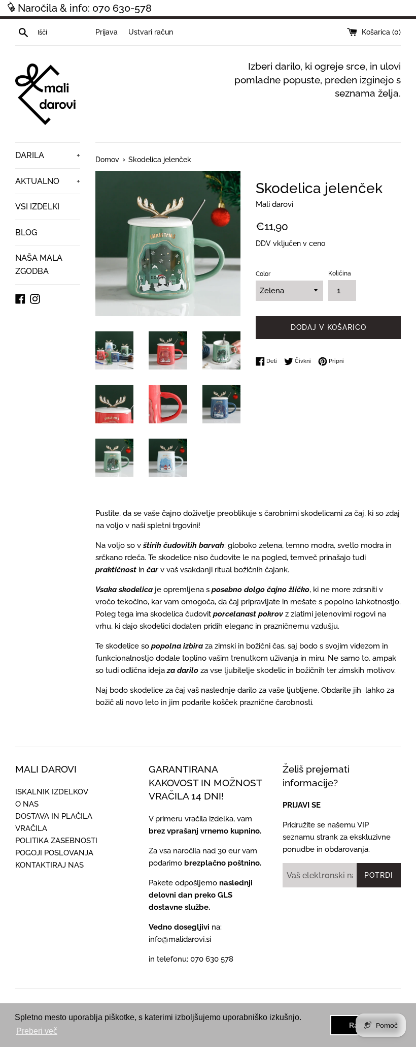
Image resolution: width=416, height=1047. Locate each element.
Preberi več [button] (36, 1031)
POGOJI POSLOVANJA (54, 852)
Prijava (106, 32)
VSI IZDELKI (37, 206)
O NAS (27, 804)
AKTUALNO (47, 181)
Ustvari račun (150, 32)
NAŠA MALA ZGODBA (38, 264)
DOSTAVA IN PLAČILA (53, 816)
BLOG (26, 232)
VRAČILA (31, 828)
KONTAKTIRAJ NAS (49, 865)
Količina (339, 273)
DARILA (47, 155)
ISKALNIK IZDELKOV (51, 791)
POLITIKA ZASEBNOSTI (56, 840)
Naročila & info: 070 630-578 (85, 8)
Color (263, 274)
